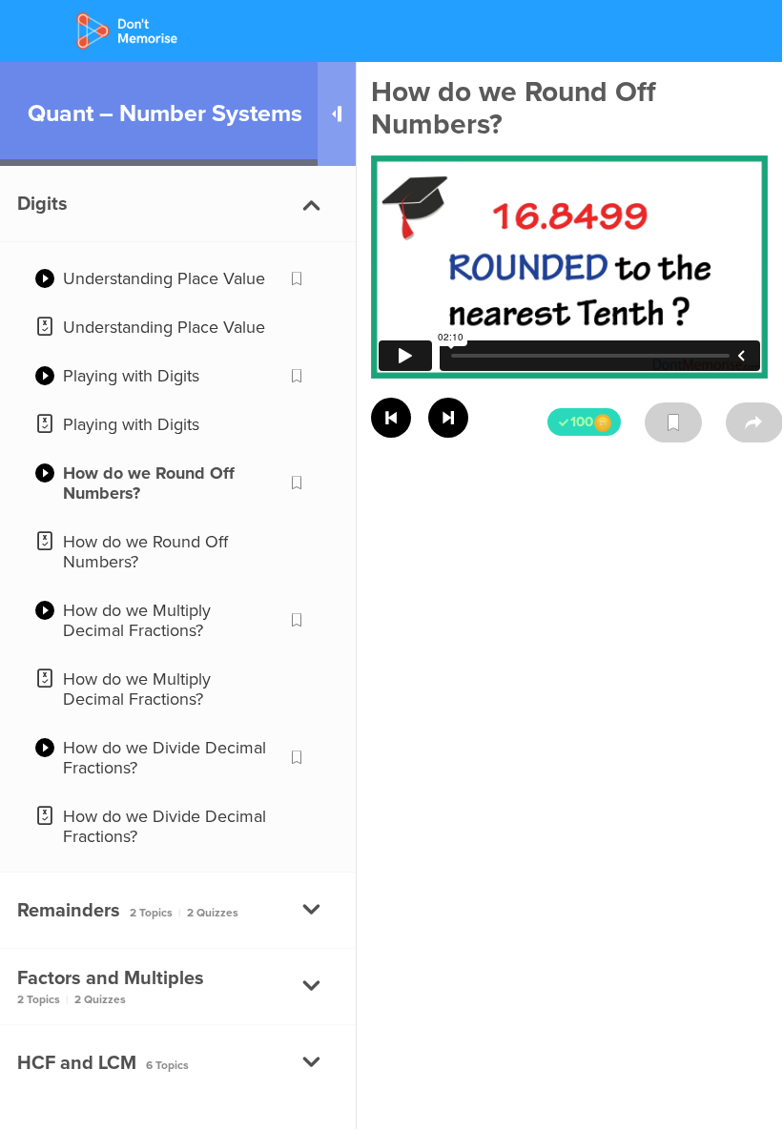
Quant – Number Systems (165, 113)
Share (754, 422)
